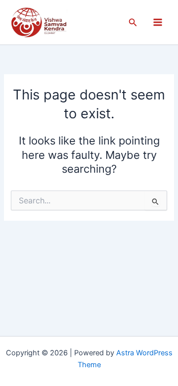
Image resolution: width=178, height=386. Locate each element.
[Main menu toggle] (157, 22)
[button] (133, 22)
